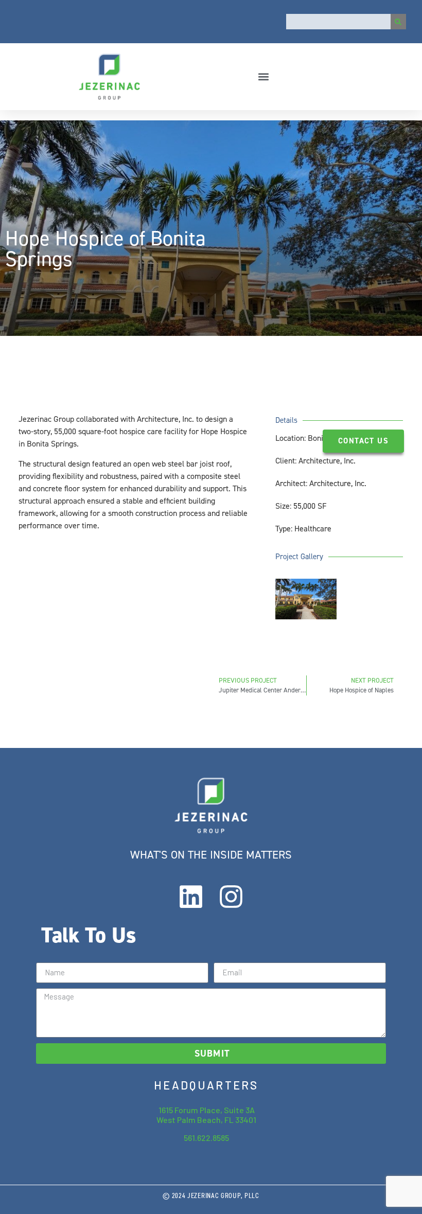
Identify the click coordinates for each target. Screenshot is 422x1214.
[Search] (398, 21)
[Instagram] (231, 896)
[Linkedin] (191, 896)
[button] (263, 76)
